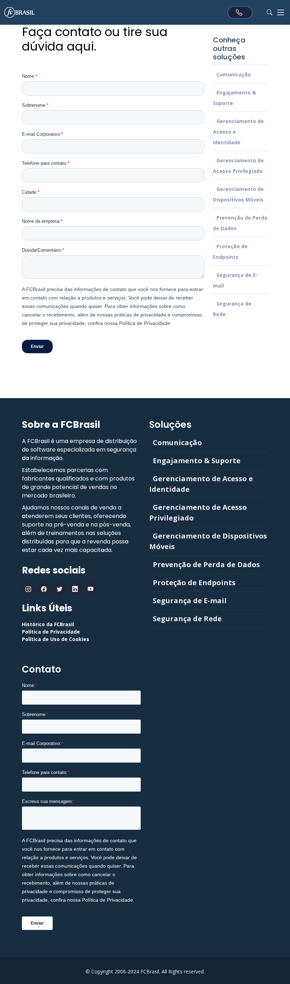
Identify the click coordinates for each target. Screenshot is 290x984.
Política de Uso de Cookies (55, 639)
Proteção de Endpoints (194, 582)
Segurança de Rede (187, 618)
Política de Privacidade (51, 631)
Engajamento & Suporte (196, 460)
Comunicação (233, 74)
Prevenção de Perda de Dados (206, 564)
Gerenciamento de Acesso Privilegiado (198, 512)
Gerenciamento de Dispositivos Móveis (208, 541)
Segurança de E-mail (190, 600)
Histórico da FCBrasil (48, 624)
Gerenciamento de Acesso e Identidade (201, 484)
